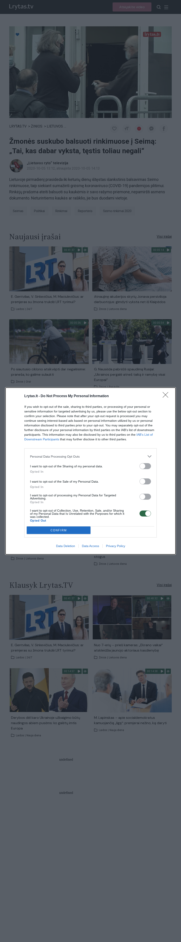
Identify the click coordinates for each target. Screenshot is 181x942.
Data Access (90, 546)
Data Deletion (65, 546)
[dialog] (90, 471)
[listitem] (90, 456)
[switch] (145, 466)
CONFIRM (59, 530)
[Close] (167, 396)
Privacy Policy (115, 546)
